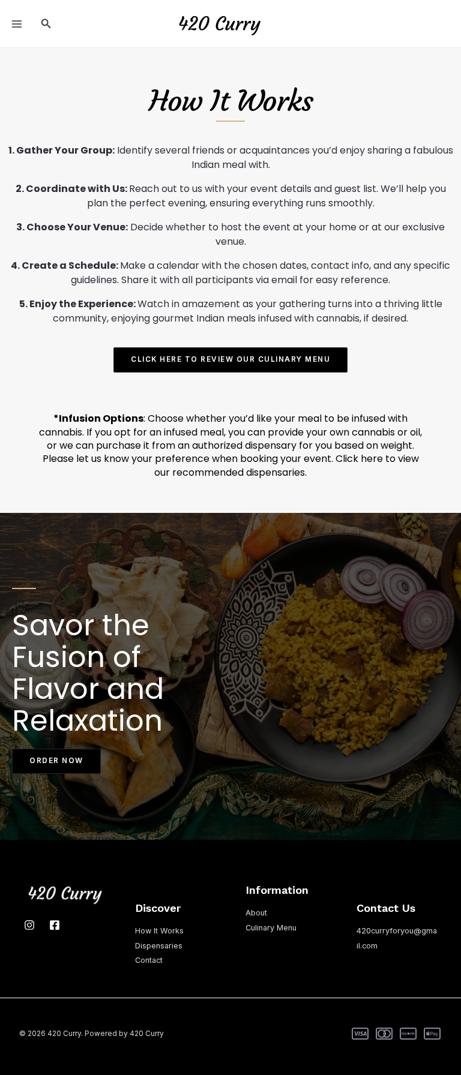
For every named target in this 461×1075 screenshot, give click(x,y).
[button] (46, 23)
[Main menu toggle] (17, 23)
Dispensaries (158, 945)
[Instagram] (29, 925)
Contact (149, 960)
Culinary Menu (271, 927)
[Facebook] (54, 925)
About (256, 912)
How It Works (159, 930)
